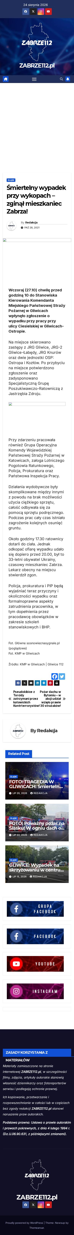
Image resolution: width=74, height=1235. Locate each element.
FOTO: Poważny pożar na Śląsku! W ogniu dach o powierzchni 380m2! (37, 828)
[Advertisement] (37, 122)
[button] (61, 79)
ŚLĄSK (11, 180)
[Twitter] (62, 676)
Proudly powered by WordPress (25, 1222)
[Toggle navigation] (34, 79)
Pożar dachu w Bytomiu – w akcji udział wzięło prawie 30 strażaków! (50, 699)
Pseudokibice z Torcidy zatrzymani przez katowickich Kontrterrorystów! (25, 699)
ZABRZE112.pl (37, 65)
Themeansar (36, 1227)
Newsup (60, 1222)
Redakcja (31, 222)
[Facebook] (54, 676)
